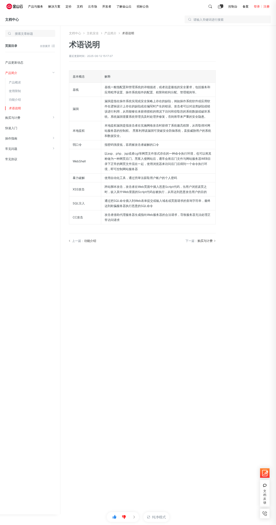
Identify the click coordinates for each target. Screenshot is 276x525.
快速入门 (11, 128)
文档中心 (12, 19)
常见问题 (11, 148)
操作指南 (11, 138)
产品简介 (11, 73)
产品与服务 (35, 6)
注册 (266, 6)
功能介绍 (15, 99)
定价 (69, 6)
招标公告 (143, 6)
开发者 (106, 6)
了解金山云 (124, 6)
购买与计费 (12, 117)
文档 (80, 6)
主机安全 (93, 33)
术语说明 (15, 108)
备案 (246, 6)
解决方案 (54, 6)
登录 (257, 6)
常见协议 (11, 159)
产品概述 (15, 82)
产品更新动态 (14, 62)
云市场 (92, 6)
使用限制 (15, 91)
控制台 (232, 6)
